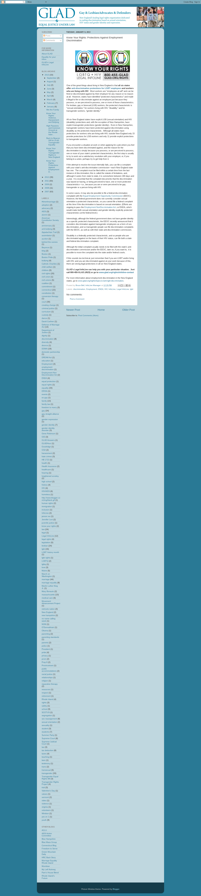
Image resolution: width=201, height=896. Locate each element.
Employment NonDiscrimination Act (100, 207)
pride (44, 652)
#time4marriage (48, 202)
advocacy (46, 208)
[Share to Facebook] (127, 285)
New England (47, 612)
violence (45, 804)
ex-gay (45, 398)
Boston (45, 254)
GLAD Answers (48, 440)
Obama (45, 631)
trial (43, 787)
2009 (47, 184)
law (43, 529)
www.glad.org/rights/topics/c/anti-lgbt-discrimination (100, 281)
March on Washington (47, 575)
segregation (47, 716)
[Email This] (119, 285)
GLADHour (46, 443)
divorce (45, 345)
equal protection (49, 381)
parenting (46, 634)
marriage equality (49, 583)
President (46, 649)
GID (43, 437)
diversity (45, 342)
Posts (47, 36)
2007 (47, 192)
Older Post (128, 309)
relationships (47, 677)
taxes (44, 754)
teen (44, 760)
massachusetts (48, 595)
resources (46, 689)
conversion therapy (50, 296)
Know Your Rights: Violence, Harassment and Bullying (52, 117)
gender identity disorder (48, 429)
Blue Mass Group (49, 842)
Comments (50, 40)
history (44, 485)
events (44, 394)
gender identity (48, 425)
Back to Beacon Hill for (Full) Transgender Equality (53, 141)
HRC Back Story (49, 857)
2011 (47, 181)
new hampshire (48, 615)
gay (43, 411)
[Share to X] (124, 285)
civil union (46, 277)
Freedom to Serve (49, 849)
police (44, 646)
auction (45, 239)
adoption (45, 205)
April (49, 96)
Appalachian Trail (49, 232)
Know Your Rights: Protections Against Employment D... (52, 166)
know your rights (49, 526)
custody (45, 315)
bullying (45, 261)
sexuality (45, 725)
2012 (47, 177)
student (45, 729)
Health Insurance (49, 466)
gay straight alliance (50, 414)
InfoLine (112, 289)
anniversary (47, 226)
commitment (47, 287)
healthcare (46, 470)
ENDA (100, 289)
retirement (46, 696)
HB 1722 (45, 460)
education (46, 361)
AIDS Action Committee (47, 835)
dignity (44, 336)
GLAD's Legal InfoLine (48, 63)
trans (44, 767)
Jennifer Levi (47, 520)
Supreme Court (48, 738)
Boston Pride (47, 257)
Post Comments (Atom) (88, 315)
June (49, 89)
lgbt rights (46, 558)
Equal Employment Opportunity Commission (103, 196)
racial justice (47, 674)
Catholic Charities (49, 264)
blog (43, 251)
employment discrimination (48, 368)
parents (45, 643)
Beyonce (45, 247)
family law (46, 404)
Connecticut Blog (49, 845)
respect (45, 693)
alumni (44, 215)
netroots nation (48, 609)
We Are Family (52, 110)
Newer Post (73, 309)
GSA (44, 450)
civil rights (46, 274)
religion (45, 681)
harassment (47, 453)
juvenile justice (48, 523)
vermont (45, 797)
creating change (49, 305)
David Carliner (48, 321)
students (45, 732)
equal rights (47, 385)
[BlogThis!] (121, 285)
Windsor (45, 813)
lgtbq (44, 564)
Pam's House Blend (50, 873)
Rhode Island (47, 699)
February (51, 103)
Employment (91, 289)
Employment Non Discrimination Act (49, 374)
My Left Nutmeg (49, 869)
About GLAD (47, 54)
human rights (47, 503)
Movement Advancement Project (51, 602)
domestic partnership (51, 352)
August (50, 82)
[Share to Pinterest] (129, 285)
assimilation (47, 235)
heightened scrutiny (50, 476)
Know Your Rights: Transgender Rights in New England (53, 152)
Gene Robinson (48, 434)
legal (44, 533)
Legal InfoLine (123, 289)
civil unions (46, 280)
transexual (46, 770)
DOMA (44, 349)
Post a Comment (77, 299)
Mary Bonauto (48, 591)
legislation (46, 542)
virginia (45, 807)
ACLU (44, 830)
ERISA (44, 391)
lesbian (45, 546)
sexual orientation (49, 722)
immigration (47, 506)
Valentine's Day (48, 791)
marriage (45, 579)
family (44, 401)
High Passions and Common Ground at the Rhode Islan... (53, 130)
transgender (47, 773)
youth (44, 820)
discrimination (79, 289)
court (44, 302)
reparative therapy (50, 684)
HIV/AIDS (46, 491)
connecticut (47, 290)
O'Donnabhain (48, 627)
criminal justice (48, 308)
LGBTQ (45, 561)
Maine (44, 571)
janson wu (46, 516)
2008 (47, 188)
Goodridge (46, 447)
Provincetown (47, 666)
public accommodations (49, 670)
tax (43, 747)
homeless (46, 495)
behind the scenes (50, 242)
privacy (45, 656)
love (43, 567)
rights (44, 703)
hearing (45, 473)
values (44, 794)
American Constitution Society (50, 219)
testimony (46, 763)
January (50, 107)
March (50, 100)
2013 (47, 75)
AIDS (44, 212)
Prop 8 (44, 662)
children (45, 270)
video (44, 801)
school (44, 709)
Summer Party (48, 735)
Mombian (46, 866)
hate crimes (47, 456)
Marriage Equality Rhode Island (49, 862)
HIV (105, 289)
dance (44, 318)
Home (101, 309)
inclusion (45, 510)
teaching (45, 757)
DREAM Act (47, 357)
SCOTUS (46, 712)
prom (44, 659)
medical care (47, 598)
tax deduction (47, 750)
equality (45, 388)
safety (44, 706)
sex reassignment (49, 719)
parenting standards (50, 637)
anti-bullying (47, 229)
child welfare (47, 267)
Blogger (116, 889)
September (52, 78)
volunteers (46, 810)
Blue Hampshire (49, 839)
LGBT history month (50, 552)
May (49, 92)
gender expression (50, 419)
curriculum (46, 312)
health (44, 463)
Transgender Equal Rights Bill (50, 778)
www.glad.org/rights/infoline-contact (116, 272)
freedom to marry (49, 407)
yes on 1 (45, 817)
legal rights (46, 539)
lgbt (131, 289)
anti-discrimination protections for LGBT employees (96, 88)
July (49, 85)
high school (47, 482)
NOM (44, 624)
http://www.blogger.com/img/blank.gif (51, 499)
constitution (47, 293)
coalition (45, 283)
